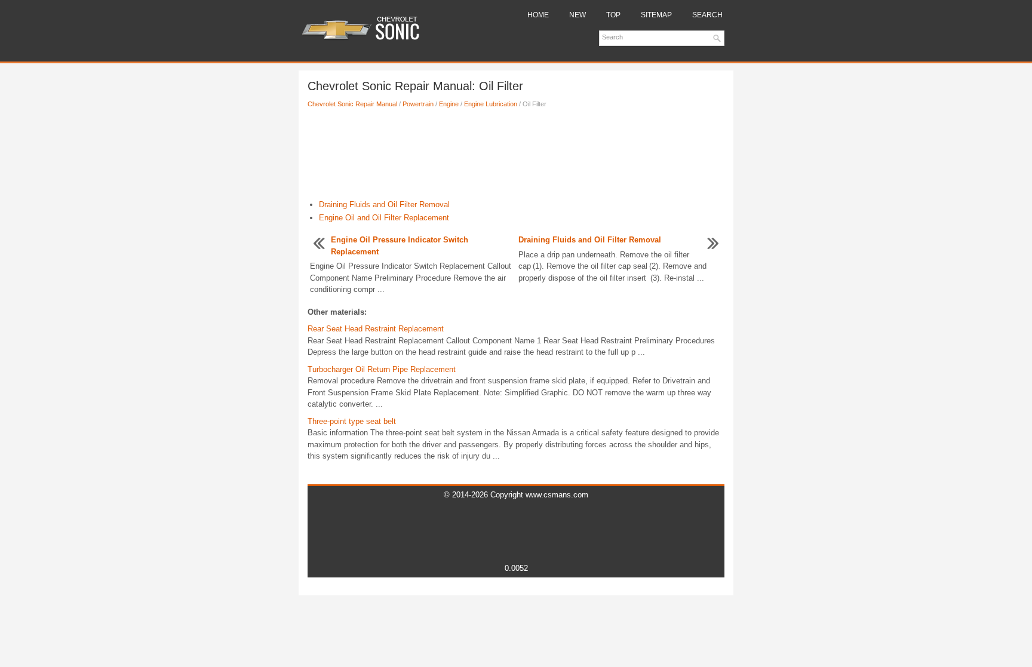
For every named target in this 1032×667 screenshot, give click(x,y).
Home (538, 15)
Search (707, 15)
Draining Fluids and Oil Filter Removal (384, 204)
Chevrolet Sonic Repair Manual (352, 103)
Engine (449, 103)
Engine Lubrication (490, 103)
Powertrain (418, 103)
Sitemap (656, 15)
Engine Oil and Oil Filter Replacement (384, 217)
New (577, 15)
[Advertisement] (516, 157)
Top (613, 15)
